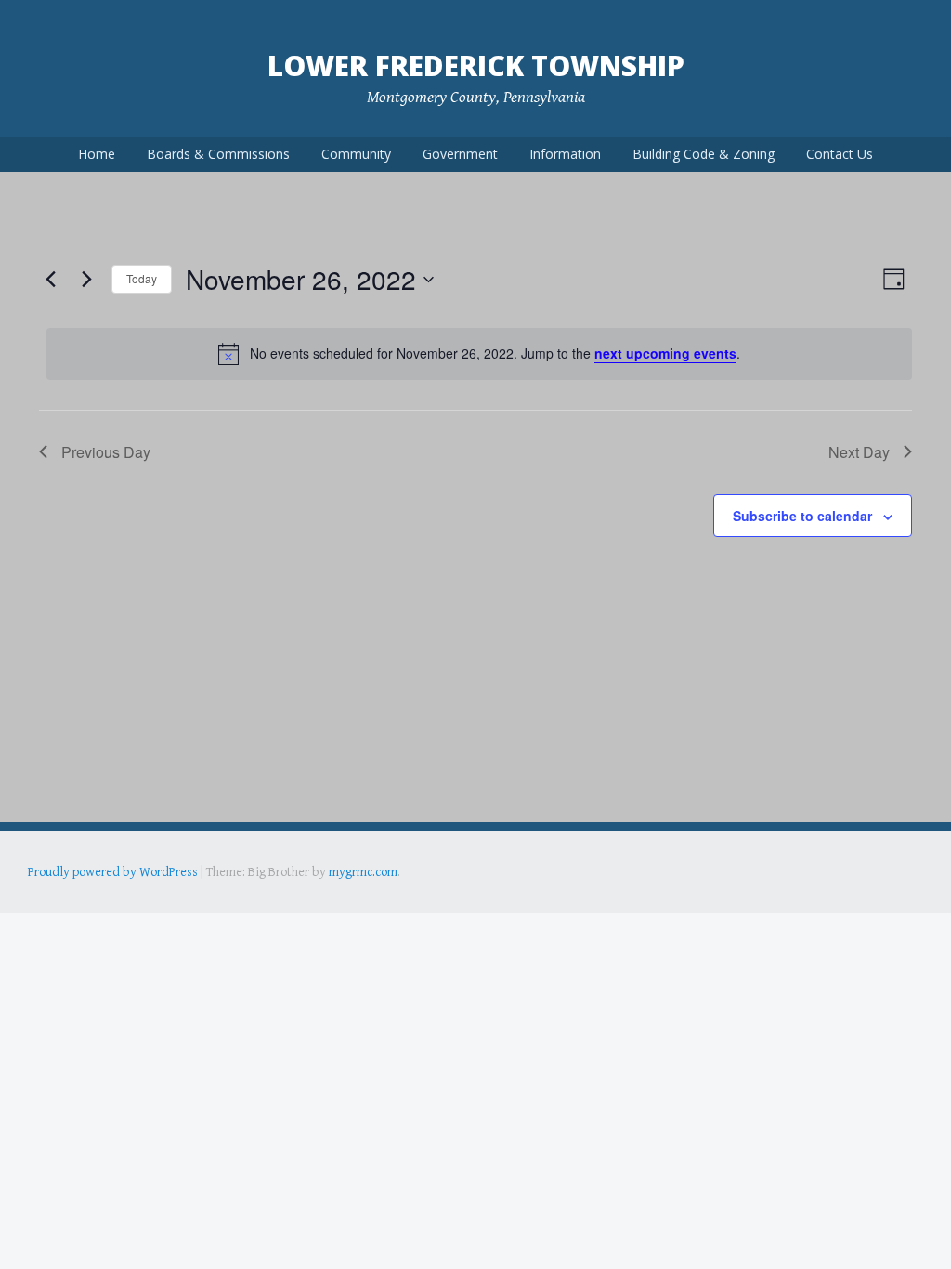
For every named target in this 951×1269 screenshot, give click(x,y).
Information (565, 154)
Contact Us (839, 154)
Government (460, 154)
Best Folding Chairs (326, 898)
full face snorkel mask (212, 898)
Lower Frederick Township (475, 65)
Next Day (859, 452)
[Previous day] (50, 279)
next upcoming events (665, 353)
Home (96, 154)
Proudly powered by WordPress (113, 872)
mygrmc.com (363, 872)
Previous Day (105, 452)
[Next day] (86, 279)
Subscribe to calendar (802, 515)
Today (141, 278)
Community (356, 154)
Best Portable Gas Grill (89, 898)
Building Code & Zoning (703, 154)
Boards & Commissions (218, 154)
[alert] (479, 354)
